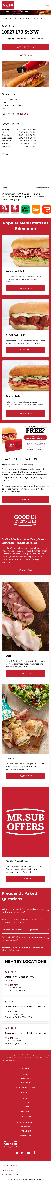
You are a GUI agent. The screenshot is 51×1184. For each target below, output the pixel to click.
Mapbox (39, 187)
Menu (25, 1074)
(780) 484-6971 (21, 114)
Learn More (25, 673)
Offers (25, 1107)
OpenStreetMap (45, 187)
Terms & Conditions (9, 1166)
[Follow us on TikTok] (34, 1152)
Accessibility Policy (10, 1175)
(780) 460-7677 (11, 985)
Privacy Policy (8, 1170)
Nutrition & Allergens (25, 1087)
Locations (6, 18)
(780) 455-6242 (11, 1038)
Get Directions (25, 47)
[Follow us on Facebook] (17, 1152)
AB (20, 18)
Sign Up (25, 499)
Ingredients (25, 1078)
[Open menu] (47, 4)
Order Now (25, 55)
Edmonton (28, 18)
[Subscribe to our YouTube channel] (28, 1152)
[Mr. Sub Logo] (10, 1144)
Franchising (25, 1131)
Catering (25, 1083)
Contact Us (25, 1135)
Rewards (25, 1102)
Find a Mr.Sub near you (25, 1122)
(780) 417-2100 (11, 1011)
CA (15, 18)
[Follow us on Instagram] (22, 1152)
